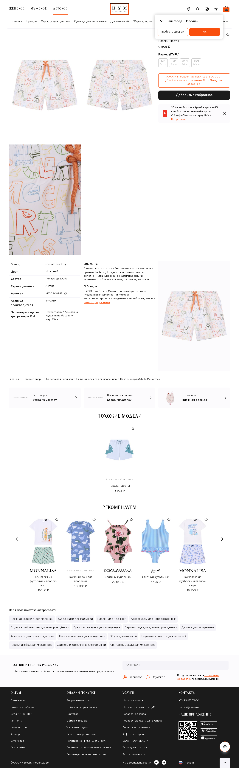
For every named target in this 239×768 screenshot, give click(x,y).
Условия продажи (77, 727)
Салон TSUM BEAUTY (135, 741)
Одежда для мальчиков (90, 21)
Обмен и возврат (77, 721)
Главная (14, 379)
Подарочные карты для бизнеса (142, 721)
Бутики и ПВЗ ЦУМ (21, 714)
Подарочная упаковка (136, 727)
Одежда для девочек (55, 21)
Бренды (31, 21)
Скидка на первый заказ (81, 734)
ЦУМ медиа (17, 741)
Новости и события (22, 707)
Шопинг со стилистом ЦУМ (138, 707)
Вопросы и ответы (77, 700)
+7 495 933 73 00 (189, 700)
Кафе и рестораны (133, 734)
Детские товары (33, 379)
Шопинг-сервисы (133, 700)
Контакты (16, 721)
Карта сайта (18, 748)
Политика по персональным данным (88, 748)
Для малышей (119, 21)
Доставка (72, 714)
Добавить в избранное (194, 95)
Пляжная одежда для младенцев (96, 379)
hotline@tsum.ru (189, 707)
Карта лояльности (133, 754)
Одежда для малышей (59, 379)
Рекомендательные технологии (86, 754)
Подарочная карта (134, 714)
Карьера (15, 734)
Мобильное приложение (81, 707)
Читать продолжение (97, 302)
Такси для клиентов (134, 748)
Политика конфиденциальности (86, 741)
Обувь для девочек (146, 21)
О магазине (17, 700)
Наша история (19, 727)
